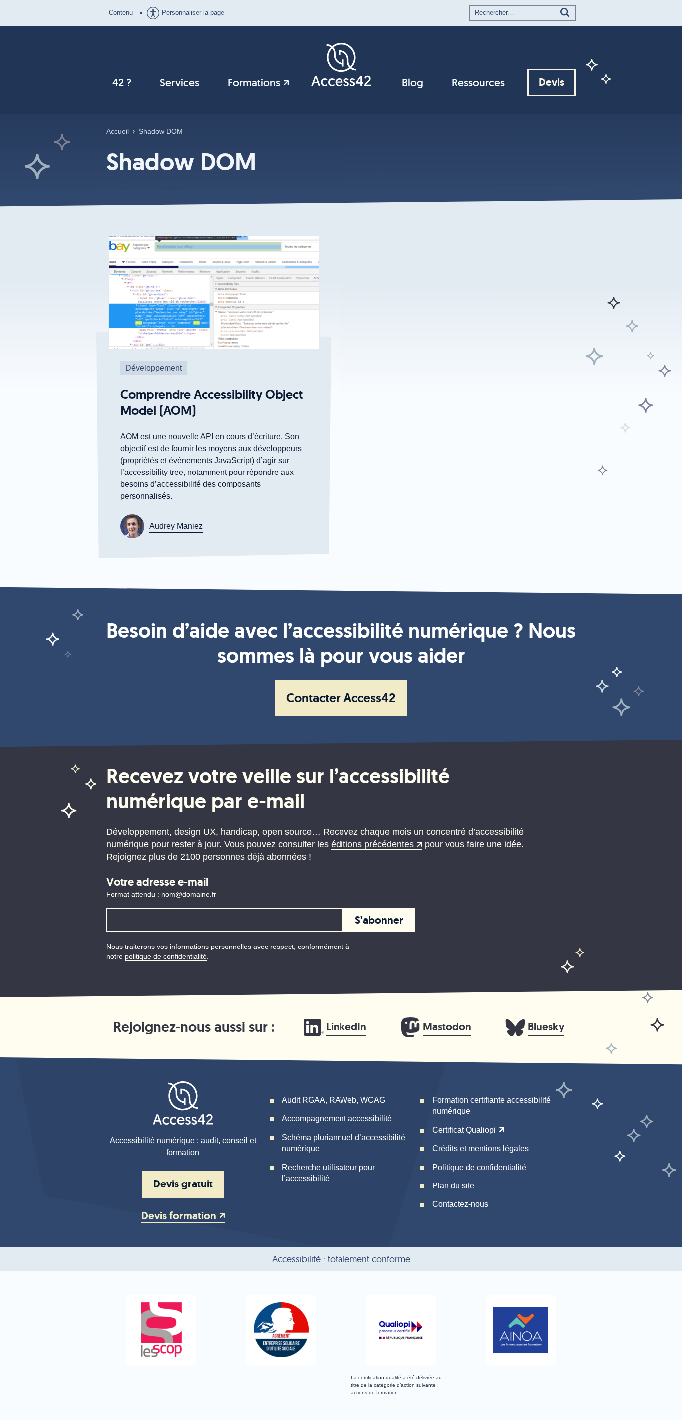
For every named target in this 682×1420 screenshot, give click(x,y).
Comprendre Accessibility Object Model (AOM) (211, 402)
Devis (551, 82)
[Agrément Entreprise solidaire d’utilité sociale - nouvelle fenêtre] (281, 1329)
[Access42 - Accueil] (341, 64)
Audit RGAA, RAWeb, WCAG (333, 1100)
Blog (412, 82)
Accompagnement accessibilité (337, 1118)
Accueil (117, 131)
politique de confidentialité (166, 956)
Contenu (121, 12)
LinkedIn (346, 1027)
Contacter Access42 (341, 698)
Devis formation (178, 1216)
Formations (254, 82)
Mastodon (447, 1027)
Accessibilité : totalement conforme (341, 1259)
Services (179, 82)
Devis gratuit (183, 1184)
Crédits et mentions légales (480, 1148)
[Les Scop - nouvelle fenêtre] (161, 1329)
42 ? (121, 82)
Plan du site (453, 1186)
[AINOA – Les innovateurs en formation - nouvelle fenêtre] (520, 1329)
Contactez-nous (460, 1204)
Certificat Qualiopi (464, 1130)
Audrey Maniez (176, 526)
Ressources (478, 82)
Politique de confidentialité (479, 1167)
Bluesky (546, 1027)
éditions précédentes (372, 844)
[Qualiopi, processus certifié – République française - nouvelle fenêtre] (400, 1329)
